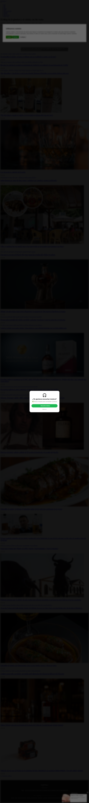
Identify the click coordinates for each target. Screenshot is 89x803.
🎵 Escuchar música (44, 405)
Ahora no (44, 409)
